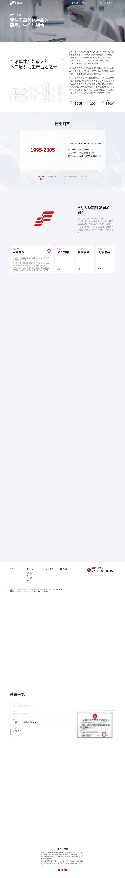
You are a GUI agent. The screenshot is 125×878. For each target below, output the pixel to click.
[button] (64, 184)
